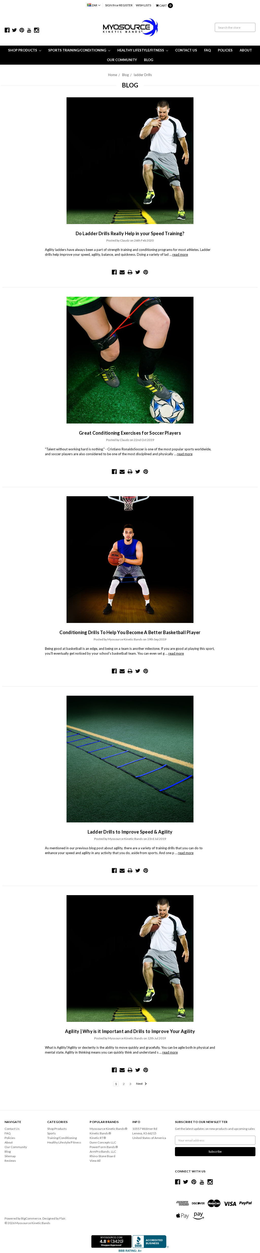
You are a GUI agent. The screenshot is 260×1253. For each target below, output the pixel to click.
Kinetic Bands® (100, 1133)
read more (180, 254)
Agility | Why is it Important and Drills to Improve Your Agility (130, 1031)
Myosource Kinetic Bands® (108, 1129)
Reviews (10, 1161)
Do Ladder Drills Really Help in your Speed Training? (130, 233)
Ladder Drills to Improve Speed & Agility (130, 832)
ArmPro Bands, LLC (103, 1151)
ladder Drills (143, 75)
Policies (225, 50)
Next (139, 1084)
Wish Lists (143, 5)
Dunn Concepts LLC (103, 1142)
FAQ (207, 50)
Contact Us (186, 50)
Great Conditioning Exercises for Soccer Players (130, 433)
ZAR (94, 5)
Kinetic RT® (98, 1138)
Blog (148, 60)
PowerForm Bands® (104, 1147)
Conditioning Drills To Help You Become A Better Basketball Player (129, 632)
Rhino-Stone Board (102, 1156)
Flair (62, 1218)
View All (95, 1161)
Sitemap (10, 1156)
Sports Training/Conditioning (77, 50)
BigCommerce (31, 1218)
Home (112, 75)
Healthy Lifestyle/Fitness (141, 50)
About (246, 50)
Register (126, 5)
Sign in (110, 5)
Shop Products (23, 50)
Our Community (122, 60)
